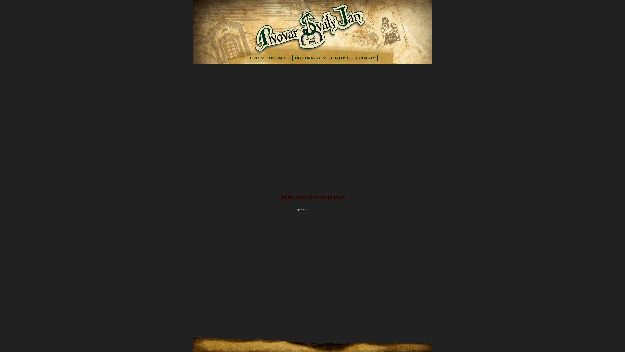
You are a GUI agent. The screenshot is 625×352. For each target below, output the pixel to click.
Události (340, 58)
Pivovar (277, 58)
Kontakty (365, 58)
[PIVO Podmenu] (263, 58)
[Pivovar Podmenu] (290, 58)
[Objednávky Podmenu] (325, 58)
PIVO (254, 58)
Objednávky (308, 58)
